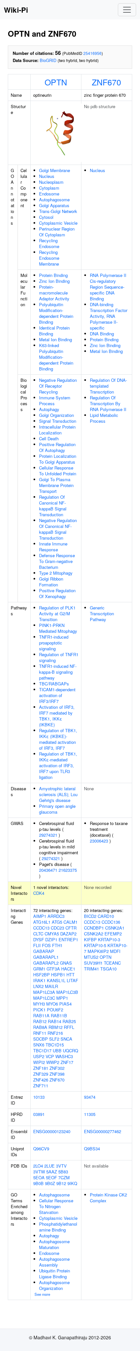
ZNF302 (56, 1068)
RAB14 (54, 1021)
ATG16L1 (41, 922)
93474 (89, 1097)
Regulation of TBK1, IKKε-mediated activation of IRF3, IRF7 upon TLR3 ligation (58, 765)
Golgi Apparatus (54, 205)
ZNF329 (40, 1074)
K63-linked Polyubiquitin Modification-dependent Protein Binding (56, 357)
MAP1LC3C (44, 998)
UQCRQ (70, 1050)
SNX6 (38, 1045)
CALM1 (70, 922)
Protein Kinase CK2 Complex (108, 1198)
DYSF (38, 939)
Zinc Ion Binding (54, 281)
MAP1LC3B (67, 992)
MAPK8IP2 (98, 951)
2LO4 (38, 1166)
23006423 (99, 841)
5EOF (51, 1177)
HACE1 (68, 969)
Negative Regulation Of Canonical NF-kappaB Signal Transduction (58, 529)
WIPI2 (39, 1062)
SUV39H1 (93, 963)
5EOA (39, 1177)
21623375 (68, 870)
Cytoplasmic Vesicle (58, 223)
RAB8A (40, 1027)
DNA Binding (102, 334)
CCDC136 (111, 922)
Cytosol (46, 217)
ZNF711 (40, 1085)
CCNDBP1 (94, 928)
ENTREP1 (68, 939)
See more (42, 1294)
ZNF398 (56, 1074)
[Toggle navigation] (127, 9)
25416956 (92, 53)
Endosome (49, 194)
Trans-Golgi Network (58, 211)
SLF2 (54, 1039)
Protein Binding (53, 275)
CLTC (38, 934)
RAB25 (69, 1021)
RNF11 (39, 1033)
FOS (46, 945)
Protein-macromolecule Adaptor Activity (54, 293)
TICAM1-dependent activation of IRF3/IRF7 (57, 695)
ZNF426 (40, 1080)
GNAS (66, 963)
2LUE (49, 1166)
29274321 (48, 835)
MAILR (51, 986)
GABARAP (43, 951)
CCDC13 (41, 928)
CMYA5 (52, 934)
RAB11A (41, 1015)
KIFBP (90, 939)
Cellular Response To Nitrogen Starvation (56, 1206)
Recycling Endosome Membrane (49, 258)
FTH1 (57, 945)
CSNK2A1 (114, 928)
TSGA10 (108, 969)
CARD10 (106, 916)
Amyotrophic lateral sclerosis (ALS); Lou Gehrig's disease (58, 794)
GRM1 (39, 969)
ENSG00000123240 (51, 1131)
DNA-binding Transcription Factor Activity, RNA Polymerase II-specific (108, 316)
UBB (57, 1050)
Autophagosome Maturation (54, 1244)
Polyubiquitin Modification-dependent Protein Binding (56, 313)
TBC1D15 (55, 1045)
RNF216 (55, 1033)
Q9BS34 (92, 1148)
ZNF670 (106, 82)
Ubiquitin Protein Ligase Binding (54, 1274)
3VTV (61, 1166)
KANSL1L (56, 980)
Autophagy (49, 409)
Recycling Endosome (49, 243)
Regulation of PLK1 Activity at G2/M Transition (57, 613)
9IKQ (72, 1183)
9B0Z (50, 1183)
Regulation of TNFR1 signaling (58, 657)
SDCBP (40, 1039)
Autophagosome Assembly (54, 1262)
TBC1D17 (42, 1050)
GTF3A (53, 969)
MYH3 (39, 1004)
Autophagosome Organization (54, 1285)
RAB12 (40, 1021)
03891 (39, 1114)
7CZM (64, 1177)
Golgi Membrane (54, 170)
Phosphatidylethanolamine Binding (58, 1227)
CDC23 (57, 928)
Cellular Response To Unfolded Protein (57, 471)
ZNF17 (67, 1062)
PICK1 (39, 1010)
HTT (70, 974)
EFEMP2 (113, 934)
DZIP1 (51, 939)
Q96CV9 (41, 1148)
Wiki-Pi (16, 9)
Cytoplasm (49, 188)
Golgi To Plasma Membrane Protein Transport (56, 485)
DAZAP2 (68, 934)
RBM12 (56, 1027)
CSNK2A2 (93, 934)
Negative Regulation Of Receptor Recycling (58, 386)
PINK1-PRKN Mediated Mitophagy (58, 628)
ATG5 (57, 922)
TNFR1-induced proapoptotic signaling (53, 643)
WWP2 (52, 1062)
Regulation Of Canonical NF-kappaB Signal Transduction (52, 506)
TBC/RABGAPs (54, 684)
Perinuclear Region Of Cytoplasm (57, 232)
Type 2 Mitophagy (56, 573)
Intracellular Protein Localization (57, 430)
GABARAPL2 (46, 963)
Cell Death (49, 438)
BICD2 (90, 916)
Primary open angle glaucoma (57, 809)
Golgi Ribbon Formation (51, 582)
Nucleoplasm (51, 182)
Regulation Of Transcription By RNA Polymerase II (108, 403)
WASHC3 (64, 1056)
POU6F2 (55, 1010)
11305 (89, 1114)
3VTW (39, 1172)
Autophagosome (54, 199)
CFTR (71, 928)
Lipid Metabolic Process (104, 418)
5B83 (63, 1172)
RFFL (69, 1027)
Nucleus (46, 176)
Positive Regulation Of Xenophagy (57, 593)
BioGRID (48, 60)
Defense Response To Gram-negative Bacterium (57, 561)
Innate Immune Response (53, 547)
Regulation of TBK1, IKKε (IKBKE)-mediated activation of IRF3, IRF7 (58, 739)
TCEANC (112, 963)
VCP (50, 1056)
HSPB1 (58, 974)
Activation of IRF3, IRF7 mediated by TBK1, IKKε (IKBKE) (57, 716)
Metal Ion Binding (55, 339)
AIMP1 (39, 916)
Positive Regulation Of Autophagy (57, 447)
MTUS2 (91, 957)
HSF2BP (41, 974)
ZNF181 (40, 1068)
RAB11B (59, 1015)
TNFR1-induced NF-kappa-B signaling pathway (58, 672)
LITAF (72, 980)
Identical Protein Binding (54, 331)
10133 (39, 1097)
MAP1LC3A (44, 992)
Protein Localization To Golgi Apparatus (57, 459)
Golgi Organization (56, 415)
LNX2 (38, 986)
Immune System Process (54, 400)
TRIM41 (91, 969)
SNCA (66, 1039)
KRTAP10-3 (109, 939)
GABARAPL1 (46, 957)
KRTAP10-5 (95, 945)
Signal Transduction (57, 421)
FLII (37, 945)
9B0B (38, 1183)
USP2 (38, 1056)
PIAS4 (65, 1004)
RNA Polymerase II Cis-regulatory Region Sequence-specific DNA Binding (108, 287)
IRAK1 (39, 980)
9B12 (61, 1183)
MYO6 (52, 1004)
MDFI (115, 951)
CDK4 (38, 893)
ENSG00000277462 (102, 1131)
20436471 (48, 870)
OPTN (56, 82)
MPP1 (62, 998)
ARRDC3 (56, 916)
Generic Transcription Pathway (102, 613)
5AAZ (51, 1172)
